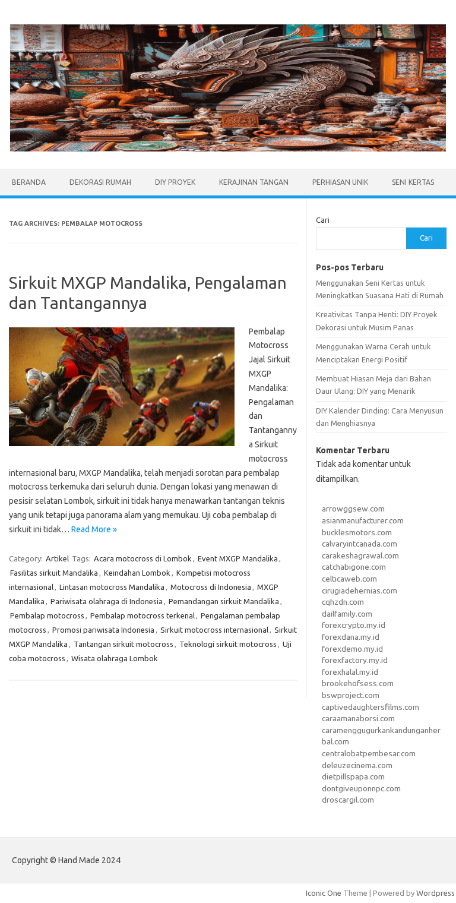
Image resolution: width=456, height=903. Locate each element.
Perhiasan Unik (340, 182)
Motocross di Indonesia (210, 587)
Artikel (57, 558)
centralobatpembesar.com (369, 753)
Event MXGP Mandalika (238, 558)
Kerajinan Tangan (254, 182)
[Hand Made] (228, 148)
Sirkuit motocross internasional (214, 630)
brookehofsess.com (358, 683)
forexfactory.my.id (355, 660)
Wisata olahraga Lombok (114, 658)
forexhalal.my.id (350, 672)
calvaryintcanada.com (359, 543)
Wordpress (435, 893)
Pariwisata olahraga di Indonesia (106, 601)
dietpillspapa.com (353, 776)
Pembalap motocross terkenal (142, 615)
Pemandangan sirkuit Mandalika (224, 601)
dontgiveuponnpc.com (361, 788)
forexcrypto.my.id (353, 625)
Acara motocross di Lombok (143, 558)
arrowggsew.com (353, 508)
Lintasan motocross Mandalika (111, 587)
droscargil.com (348, 799)
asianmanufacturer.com (363, 520)
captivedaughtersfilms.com (370, 707)
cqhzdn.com (343, 602)
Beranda (29, 182)
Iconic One (323, 893)
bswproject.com (350, 695)
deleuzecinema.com (357, 765)
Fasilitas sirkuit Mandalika (54, 573)
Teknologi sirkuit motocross (228, 644)
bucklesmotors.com (357, 532)
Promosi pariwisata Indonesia (103, 630)
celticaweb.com (349, 578)
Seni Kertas (413, 182)
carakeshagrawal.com (360, 555)
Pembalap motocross (47, 615)
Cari (323, 220)
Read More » (94, 529)
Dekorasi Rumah (100, 182)
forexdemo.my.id (352, 648)
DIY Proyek (175, 182)
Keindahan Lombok (137, 573)
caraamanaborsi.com (358, 718)
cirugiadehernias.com (359, 590)
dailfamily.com (347, 613)
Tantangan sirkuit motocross (123, 644)
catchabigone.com (354, 567)
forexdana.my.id (350, 637)
